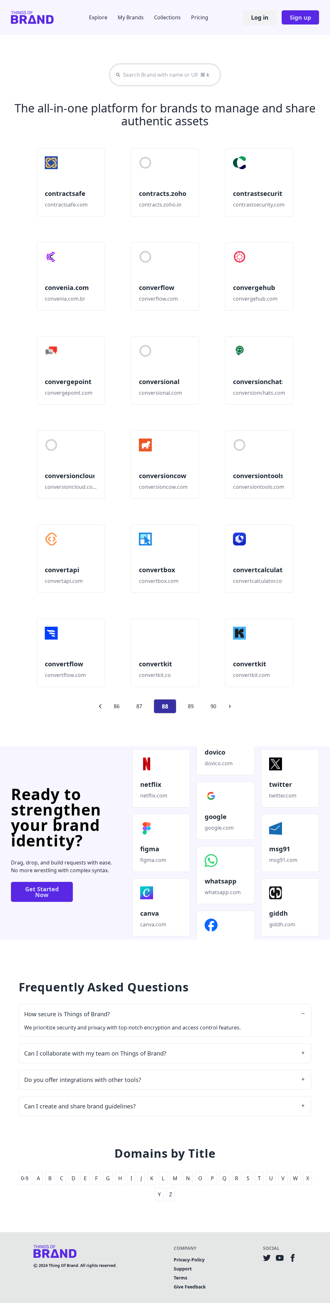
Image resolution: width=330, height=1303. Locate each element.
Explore (98, 17)
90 (213, 706)
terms (180, 1278)
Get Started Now (42, 892)
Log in (259, 17)
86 (117, 706)
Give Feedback (190, 1287)
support (183, 1269)
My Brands (131, 17)
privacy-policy (189, 1260)
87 (139, 706)
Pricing (199, 17)
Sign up (300, 17)
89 (191, 706)
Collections (167, 17)
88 (165, 706)
